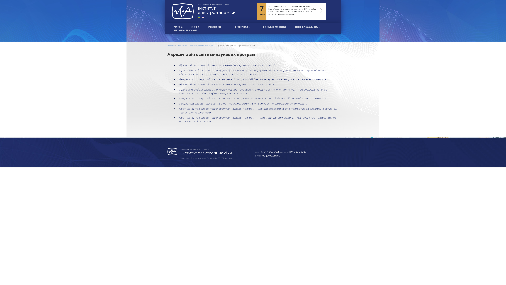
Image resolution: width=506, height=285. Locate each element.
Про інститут (241, 27)
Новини (195, 27)
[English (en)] (203, 17)
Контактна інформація (185, 30)
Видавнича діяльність (306, 27)
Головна (178, 27)
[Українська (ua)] (199, 17)
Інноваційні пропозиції (274, 27)
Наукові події (215, 27)
